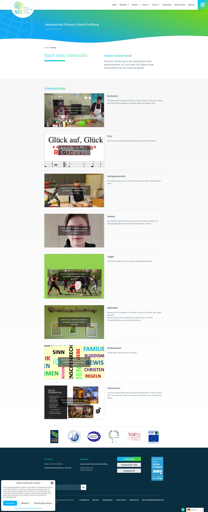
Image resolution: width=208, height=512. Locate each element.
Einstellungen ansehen (43, 503)
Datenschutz (31, 508)
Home (114, 5)
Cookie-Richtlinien (20, 508)
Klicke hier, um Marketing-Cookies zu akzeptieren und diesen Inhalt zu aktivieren (74, 110)
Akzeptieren (10, 503)
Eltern (144, 5)
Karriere (191, 5)
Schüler (135, 5)
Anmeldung (166, 5)
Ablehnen (25, 503)
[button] (52, 483)
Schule (154, 5)
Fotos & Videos (179, 5)
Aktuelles (123, 5)
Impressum (39, 508)
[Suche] (83, 487)
